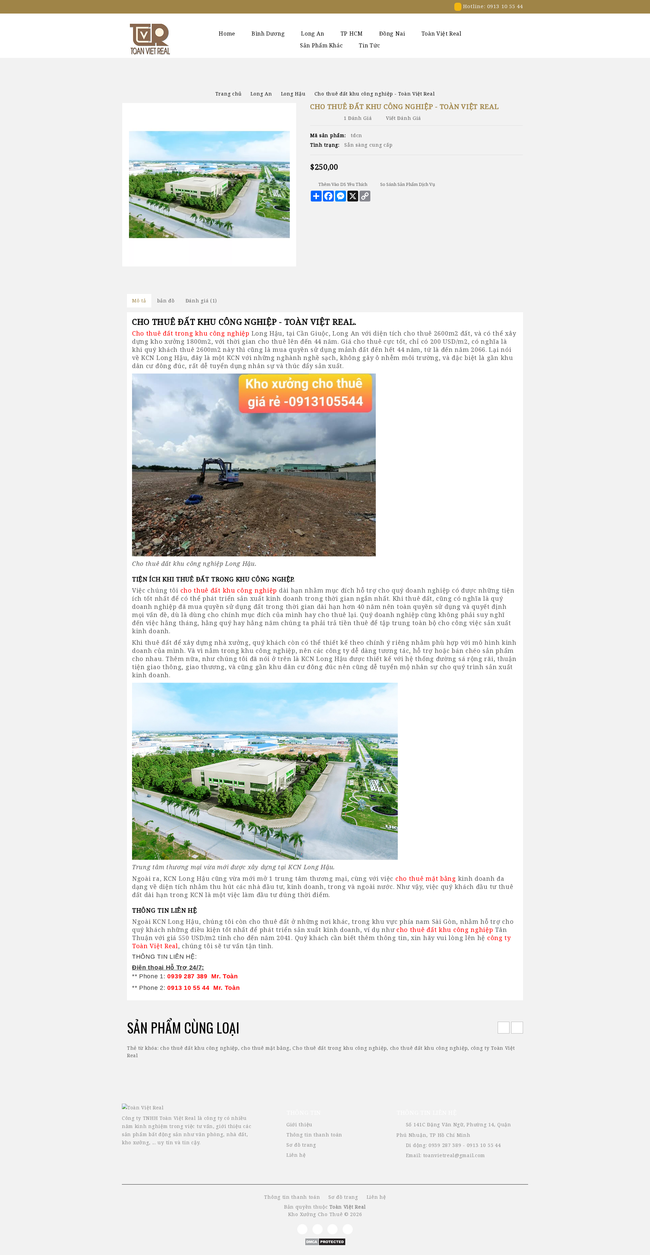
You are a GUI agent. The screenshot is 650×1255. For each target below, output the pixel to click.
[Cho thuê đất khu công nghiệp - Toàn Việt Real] (209, 185)
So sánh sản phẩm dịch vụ (407, 184)
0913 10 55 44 (484, 1145)
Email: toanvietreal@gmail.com (445, 1155)
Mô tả (139, 300)
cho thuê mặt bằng (265, 1048)
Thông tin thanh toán (314, 1134)
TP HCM (352, 33)
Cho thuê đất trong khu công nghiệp (339, 1048)
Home (227, 33)
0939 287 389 (445, 1145)
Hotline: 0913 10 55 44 (492, 6)
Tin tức (369, 45)
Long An (312, 33)
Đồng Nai (392, 33)
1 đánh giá (358, 118)
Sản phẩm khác (321, 45)
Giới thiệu (299, 1124)
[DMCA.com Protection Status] (325, 1241)
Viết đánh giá (403, 118)
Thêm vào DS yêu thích (342, 184)
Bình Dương (268, 33)
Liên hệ (296, 1155)
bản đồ (166, 300)
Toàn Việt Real (441, 33)
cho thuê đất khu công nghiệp (199, 1048)
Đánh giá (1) (201, 300)
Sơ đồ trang (301, 1145)
